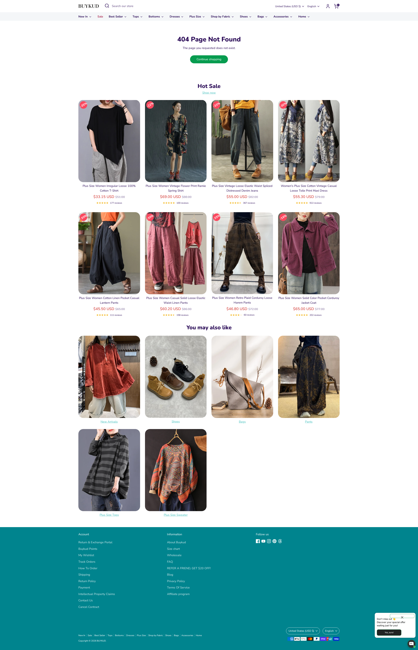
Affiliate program (178, 594)
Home (302, 16)
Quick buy (109, 176)
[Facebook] (258, 541)
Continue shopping (209, 59)
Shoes (244, 16)
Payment (84, 587)
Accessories (281, 16)
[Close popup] (402, 616)
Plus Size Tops (109, 515)
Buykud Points (87, 549)
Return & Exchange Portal (95, 542)
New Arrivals (109, 422)
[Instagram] (269, 541)
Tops (136, 16)
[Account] (328, 6)
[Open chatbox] (411, 644)
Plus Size (195, 16)
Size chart (173, 549)
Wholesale (174, 555)
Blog (170, 575)
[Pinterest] (274, 541)
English (311, 6)
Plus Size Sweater (176, 515)
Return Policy (87, 581)
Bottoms (155, 16)
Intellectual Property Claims (96, 594)
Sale (100, 16)
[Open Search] (107, 5)
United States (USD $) (288, 6)
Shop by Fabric (221, 16)
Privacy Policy (176, 581)
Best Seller (116, 16)
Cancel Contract (88, 607)
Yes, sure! (389, 632)
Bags (261, 16)
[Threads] (280, 541)
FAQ (170, 562)
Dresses (175, 16)
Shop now (209, 93)
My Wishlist (86, 555)
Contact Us (85, 600)
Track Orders (86, 562)
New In (83, 16)
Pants (309, 422)
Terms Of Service (178, 587)
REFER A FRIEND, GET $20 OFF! (189, 568)
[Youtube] (263, 541)
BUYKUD (101, 640)
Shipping (84, 575)
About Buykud (176, 542)
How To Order (87, 568)
